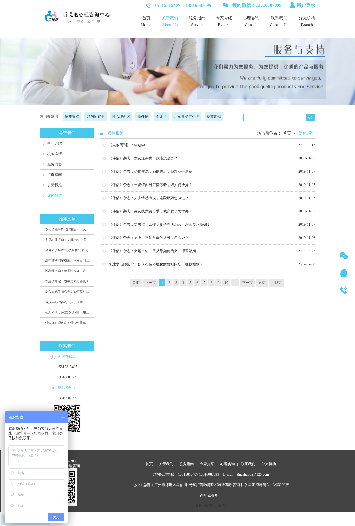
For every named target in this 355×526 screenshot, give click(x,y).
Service (197, 25)
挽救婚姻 (214, 116)
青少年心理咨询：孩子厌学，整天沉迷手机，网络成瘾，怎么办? (68, 302)
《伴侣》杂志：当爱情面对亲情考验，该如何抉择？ (212, 185)
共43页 (276, 283)
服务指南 (197, 18)
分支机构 (307, 18)
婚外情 (142, 116)
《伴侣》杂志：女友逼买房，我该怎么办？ (212, 158)
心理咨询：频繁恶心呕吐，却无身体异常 (68, 312)
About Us (170, 25)
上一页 (150, 283)
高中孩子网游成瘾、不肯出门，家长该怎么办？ (68, 260)
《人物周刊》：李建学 (212, 145)
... (234, 283)
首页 (146, 18)
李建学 (161, 116)
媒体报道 (54, 195)
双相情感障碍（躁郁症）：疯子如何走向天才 (68, 229)
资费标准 (72, 116)
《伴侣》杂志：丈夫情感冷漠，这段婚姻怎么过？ (212, 198)
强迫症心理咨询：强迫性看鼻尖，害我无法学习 (68, 323)
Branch (307, 25)
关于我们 (170, 18)
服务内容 (54, 164)
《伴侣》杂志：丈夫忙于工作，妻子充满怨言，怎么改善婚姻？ (212, 225)
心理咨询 (251, 18)
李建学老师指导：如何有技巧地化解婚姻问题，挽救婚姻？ (212, 264)
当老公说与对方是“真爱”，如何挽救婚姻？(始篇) (68, 250)
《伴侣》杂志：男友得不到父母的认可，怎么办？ (212, 238)
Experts (224, 25)
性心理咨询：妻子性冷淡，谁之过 (68, 271)
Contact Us (279, 25)
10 (226, 283)
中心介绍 (54, 143)
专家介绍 (224, 18)
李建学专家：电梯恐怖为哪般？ (67, 281)
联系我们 (279, 18)
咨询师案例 (96, 116)
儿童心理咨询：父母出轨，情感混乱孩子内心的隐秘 (68, 240)
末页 (262, 283)
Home (146, 25)
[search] (310, 117)
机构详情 (54, 154)
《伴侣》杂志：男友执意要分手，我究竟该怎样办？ (212, 211)
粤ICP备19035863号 (210, 506)
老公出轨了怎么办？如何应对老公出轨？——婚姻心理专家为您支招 (68, 292)
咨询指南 (54, 175)
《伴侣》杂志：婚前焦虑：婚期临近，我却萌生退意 (212, 172)
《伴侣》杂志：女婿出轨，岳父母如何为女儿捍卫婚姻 (212, 251)
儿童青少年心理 (186, 116)
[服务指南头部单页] (177, 70)
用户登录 (306, 5)
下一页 (247, 283)
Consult (251, 25)
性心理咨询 (121, 116)
